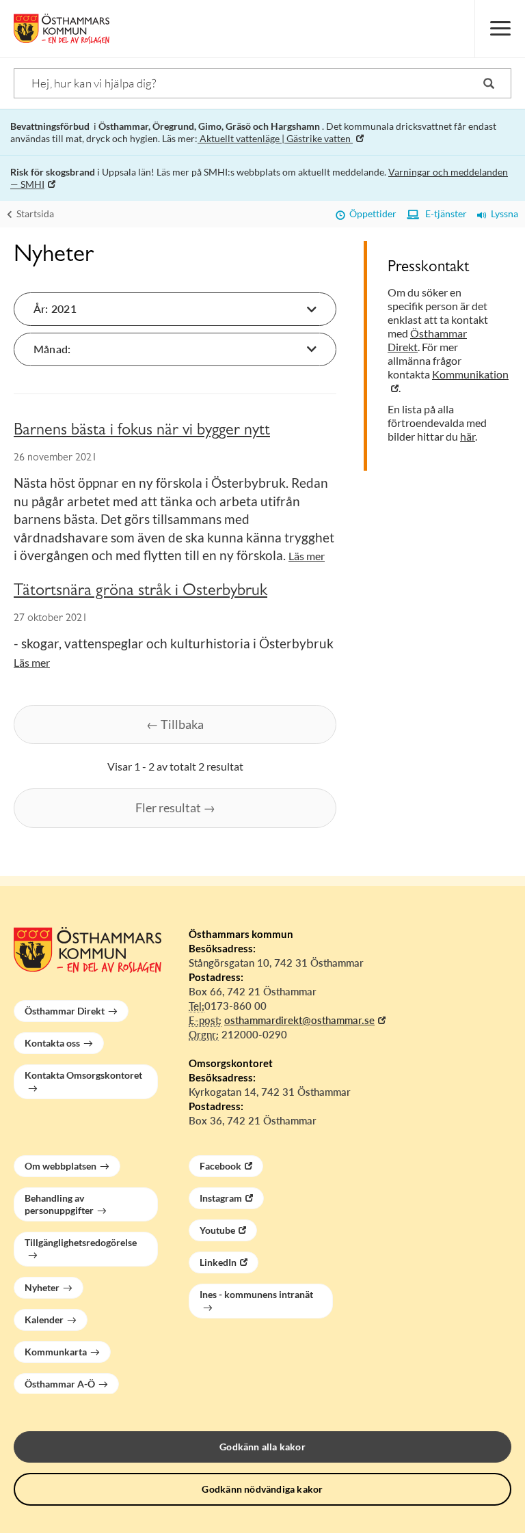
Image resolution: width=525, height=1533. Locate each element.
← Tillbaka (175, 724)
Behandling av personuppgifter (59, 1204)
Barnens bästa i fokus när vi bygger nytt (142, 432)
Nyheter (42, 1287)
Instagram (221, 1198)
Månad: (51, 348)
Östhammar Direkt (65, 1011)
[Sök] (488, 83)
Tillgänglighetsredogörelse (81, 1242)
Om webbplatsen (60, 1166)
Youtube (217, 1230)
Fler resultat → (175, 807)
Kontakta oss (52, 1043)
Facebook (220, 1166)
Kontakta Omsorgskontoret (83, 1075)
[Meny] (499, 28)
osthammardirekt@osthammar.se (299, 1020)
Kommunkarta (56, 1351)
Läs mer (306, 555)
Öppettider (370, 213)
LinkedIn (218, 1262)
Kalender (44, 1319)
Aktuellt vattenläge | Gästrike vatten (275, 138)
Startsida (34, 213)
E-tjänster (443, 213)
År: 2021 (55, 308)
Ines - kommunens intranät (256, 1294)
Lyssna (502, 213)
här (467, 436)
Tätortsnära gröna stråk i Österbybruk (140, 592)
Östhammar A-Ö (60, 1384)
